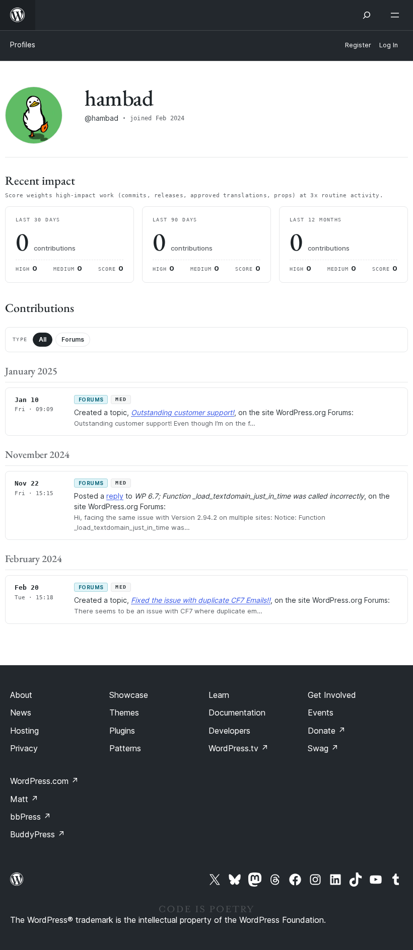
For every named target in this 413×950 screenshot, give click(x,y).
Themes (124, 712)
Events (320, 712)
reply (114, 496)
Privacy (24, 748)
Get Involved (332, 695)
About (21, 695)
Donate (327, 731)
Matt (24, 799)
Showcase (128, 695)
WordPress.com (44, 781)
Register (358, 45)
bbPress (30, 817)
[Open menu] (397, 15)
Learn (219, 695)
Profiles (22, 44)
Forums (72, 339)
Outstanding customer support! (182, 412)
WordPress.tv (238, 748)
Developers (229, 731)
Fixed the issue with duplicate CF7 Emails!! (200, 600)
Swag (323, 748)
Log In (388, 45)
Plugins (122, 731)
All (42, 339)
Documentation (237, 712)
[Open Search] (367, 15)
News (20, 712)
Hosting (24, 731)
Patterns (125, 748)
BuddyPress (37, 834)
